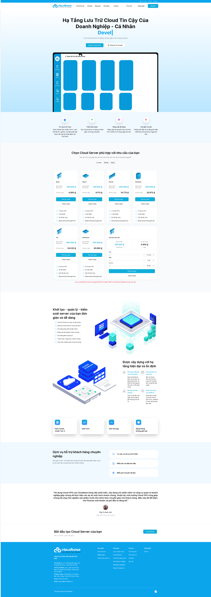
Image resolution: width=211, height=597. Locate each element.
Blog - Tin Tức (143, 1)
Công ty (116, 6)
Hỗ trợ (146, 551)
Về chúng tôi (132, 551)
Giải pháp (106, 6)
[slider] (109, 254)
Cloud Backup (117, 555)
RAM (110, 257)
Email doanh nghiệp (119, 561)
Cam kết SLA (133, 555)
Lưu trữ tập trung (118, 551)
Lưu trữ (111, 263)
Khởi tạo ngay (66, 199)
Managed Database (119, 565)
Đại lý (113, 162)
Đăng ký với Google (116, 45)
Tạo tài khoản (150, 531)
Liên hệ (131, 561)
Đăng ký (153, 6)
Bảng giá (97, 6)
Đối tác (106, 162)
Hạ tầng (89, 6)
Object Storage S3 (118, 568)
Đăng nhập (141, 6)
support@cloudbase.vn (65, 581)
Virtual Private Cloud (119, 558)
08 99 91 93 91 (63, 579)
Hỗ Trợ (150, 1)
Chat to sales (66, 204)
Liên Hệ (155, 1)
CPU (110, 252)
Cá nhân (98, 162)
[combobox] (130, 5)
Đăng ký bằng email (95, 45)
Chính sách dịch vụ (104, 558)
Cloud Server (80, 6)
